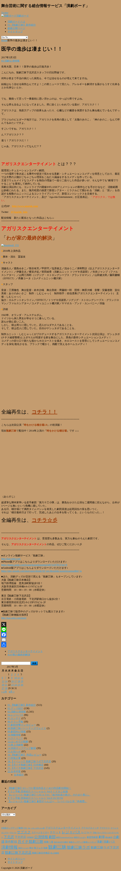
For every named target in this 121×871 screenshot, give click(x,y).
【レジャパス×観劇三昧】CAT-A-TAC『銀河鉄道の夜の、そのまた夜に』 (49, 794)
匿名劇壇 (108, 837)
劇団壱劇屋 (92, 837)
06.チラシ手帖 (15, 721)
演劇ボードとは (16, 21)
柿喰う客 (48, 842)
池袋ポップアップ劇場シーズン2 (82, 842)
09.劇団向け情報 (17, 731)
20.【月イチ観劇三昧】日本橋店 (25, 764)
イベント (114, 828)
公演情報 (41, 837)
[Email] (60, 639)
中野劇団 (30, 837)
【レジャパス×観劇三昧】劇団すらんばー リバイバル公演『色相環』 (47, 801)
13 (3, 681)
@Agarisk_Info (19, 212)
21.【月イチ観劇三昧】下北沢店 (25, 768)
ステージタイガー (40, 832)
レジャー (86, 832)
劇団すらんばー (80, 837)
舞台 (31, 848)
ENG (25, 828)
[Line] (60, 629)
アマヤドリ (105, 828)
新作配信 (11, 841)
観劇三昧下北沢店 (18, 852)
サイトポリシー (16, 858)
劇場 (101, 837)
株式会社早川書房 (61, 842)
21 (6, 684)
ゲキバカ (12, 833)
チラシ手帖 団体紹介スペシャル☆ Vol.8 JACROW (35, 798)
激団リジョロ (23, 848)
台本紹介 (19, 774)
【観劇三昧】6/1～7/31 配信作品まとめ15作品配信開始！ (39, 788)
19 (22, 681)
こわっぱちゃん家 (38, 828)
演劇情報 (9, 847)
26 (22, 684)
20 (3, 684)
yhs (29, 828)
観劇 (45, 848)
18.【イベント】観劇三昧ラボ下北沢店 (29, 761)
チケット (55, 832)
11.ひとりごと (15, 738)
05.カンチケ (14, 718)
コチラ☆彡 (44, 520)
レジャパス (71, 832)
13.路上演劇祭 (15, 744)
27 (3, 688)
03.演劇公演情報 (10, 60)
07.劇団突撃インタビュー (22, 725)
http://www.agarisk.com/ (25, 206)
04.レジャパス (15, 715)
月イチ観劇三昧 (30, 842)
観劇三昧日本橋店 (41, 853)
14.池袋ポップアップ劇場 (22, 748)
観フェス (38, 848)
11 (18, 677)
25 (18, 684)
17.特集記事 (14, 758)
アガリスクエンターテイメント (25, 651)
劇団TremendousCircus (64, 837)
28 (6, 688)
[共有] (60, 644)
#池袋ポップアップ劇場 (12, 828)
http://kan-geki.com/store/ (13, 618)
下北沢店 (20, 837)
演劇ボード (22, 15)
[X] (60, 624)
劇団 (52, 837)
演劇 (100, 841)
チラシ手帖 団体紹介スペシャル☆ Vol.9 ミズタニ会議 (38, 791)
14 (6, 681)
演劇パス (109, 841)
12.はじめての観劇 (18, 741)
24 (15, 684)
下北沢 (9, 837)
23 (12, 684)
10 (15, 677)
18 (18, 681)
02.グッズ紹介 (15, 708)
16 (12, 681)
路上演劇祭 (54, 853)
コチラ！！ (44, 412)
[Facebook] (60, 634)
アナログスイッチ (90, 828)
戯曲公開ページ (16, 28)
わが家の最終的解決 (19, 654)
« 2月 (4, 691)
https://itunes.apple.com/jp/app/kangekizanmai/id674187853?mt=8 (34, 564)
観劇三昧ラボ (78, 847)
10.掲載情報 (14, 735)
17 (15, 681)
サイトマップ (15, 31)
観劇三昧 (57, 847)
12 (22, 677)
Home (4, 40)
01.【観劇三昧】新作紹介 (22, 25)
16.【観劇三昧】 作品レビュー (25, 754)
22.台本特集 (14, 771)
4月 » (11, 691)
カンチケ (5, 832)
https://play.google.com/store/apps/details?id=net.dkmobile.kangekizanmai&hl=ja (41, 571)
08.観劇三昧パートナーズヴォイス (27, 728)
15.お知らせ (14, 751)
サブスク (24, 832)
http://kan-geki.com (10, 558)
